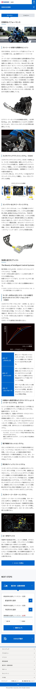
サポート (4, 669)
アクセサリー (5, 653)
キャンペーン (5, 673)
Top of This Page (18, 684)
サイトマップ (4, 681)
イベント (4, 657)
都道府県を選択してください (15, 596)
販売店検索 (5, 661)
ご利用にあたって (15, 681)
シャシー (26, 15)
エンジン (10, 15)
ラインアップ (5, 649)
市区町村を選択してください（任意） (15, 605)
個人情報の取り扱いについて (28, 681)
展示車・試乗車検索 (7, 665)
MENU (34, 3)
